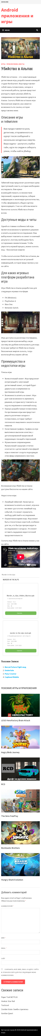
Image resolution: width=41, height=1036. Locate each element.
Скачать (19, 613)
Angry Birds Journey (10, 752)
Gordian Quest (7, 1013)
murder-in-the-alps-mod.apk (20, 633)
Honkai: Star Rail (8, 1001)
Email (4, 948)
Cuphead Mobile (12, 677)
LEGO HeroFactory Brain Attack (15, 720)
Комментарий (7, 906)
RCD (3, 784)
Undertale (9, 670)
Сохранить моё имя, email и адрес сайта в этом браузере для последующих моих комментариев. (20, 972)
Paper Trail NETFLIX (9, 997)
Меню (7, 30)
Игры (3, 64)
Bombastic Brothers (10, 848)
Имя (3, 938)
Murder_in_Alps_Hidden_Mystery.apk (20, 596)
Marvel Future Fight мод (15, 667)
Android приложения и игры (17, 15)
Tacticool (5, 1005)
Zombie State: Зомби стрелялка (14, 1009)
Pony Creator (10, 674)
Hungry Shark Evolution (12, 879)
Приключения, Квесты (15, 64)
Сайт (3, 958)
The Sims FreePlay (9, 816)
